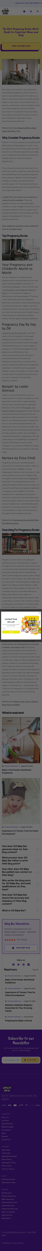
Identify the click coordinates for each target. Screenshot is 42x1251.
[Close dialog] (40, 613)
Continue (11, 632)
